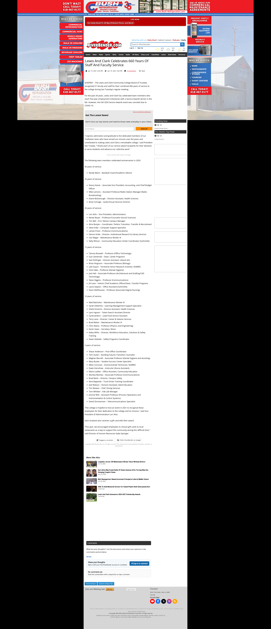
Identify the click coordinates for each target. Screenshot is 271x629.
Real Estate (172, 55)
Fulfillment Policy (179, 608)
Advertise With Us (99, 608)
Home (88, 55)
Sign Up (140, 48)
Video (95, 55)
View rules (88, 556)
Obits (114, 55)
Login (128, 589)
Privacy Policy (168, 608)
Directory (181, 55)
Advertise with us (139, 40)
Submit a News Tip (106, 584)
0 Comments (131, 71)
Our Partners (121, 608)
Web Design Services (132, 608)
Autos (163, 55)
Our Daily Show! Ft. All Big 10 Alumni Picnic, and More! (110, 23)
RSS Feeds (155, 608)
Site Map (149, 608)
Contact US (142, 608)
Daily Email (152, 40)
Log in (132, 48)
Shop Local (145, 55)
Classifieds (155, 55)
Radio (183, 40)
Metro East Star (132, 611)
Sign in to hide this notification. (142, 112)
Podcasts (176, 40)
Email (132, 589)
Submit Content (164, 40)
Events (121, 55)
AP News (135, 55)
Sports (107, 55)
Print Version (91, 584)
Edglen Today (141, 611)
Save (143, 71)
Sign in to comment (140, 564)
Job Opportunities (110, 608)
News (101, 55)
